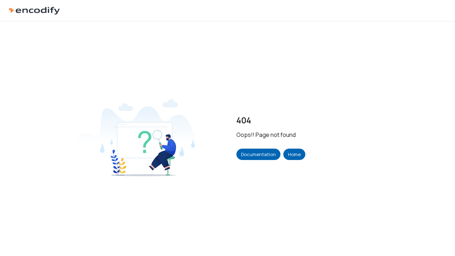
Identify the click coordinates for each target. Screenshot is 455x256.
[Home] (34, 11)
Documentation (258, 154)
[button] (439, 238)
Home (294, 154)
